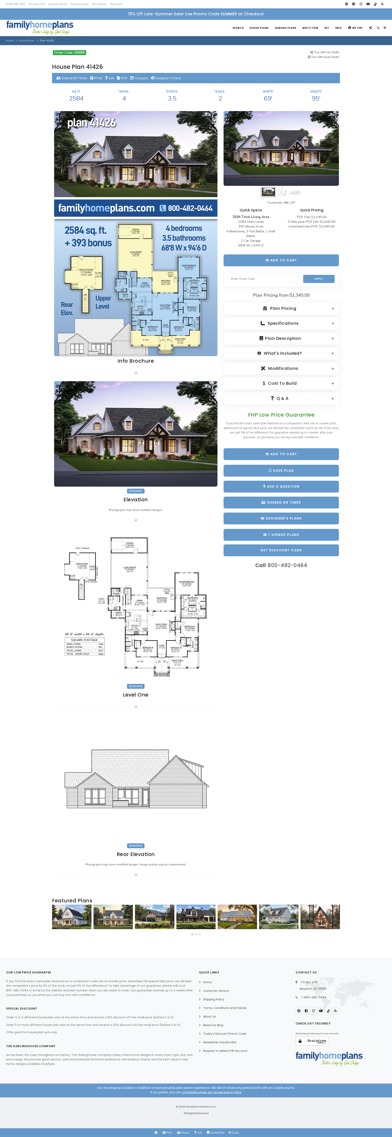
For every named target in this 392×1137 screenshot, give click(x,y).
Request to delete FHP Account (225, 1051)
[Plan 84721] (113, 917)
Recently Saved (79, 4)
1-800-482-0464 (314, 997)
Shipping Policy (213, 999)
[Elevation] (281, 148)
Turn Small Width (324, 57)
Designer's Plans (167, 78)
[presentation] (56, 918)
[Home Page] (156, 1133)
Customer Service (216, 991)
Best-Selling (99, 4)
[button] (192, 934)
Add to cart (283, 260)
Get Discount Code (281, 550)
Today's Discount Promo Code (224, 1034)
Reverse (136, 491)
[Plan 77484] (237, 917)
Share (185, 1133)
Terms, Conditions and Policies (225, 1008)
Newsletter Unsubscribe (219, 1042)
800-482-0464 (16, 4)
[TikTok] (375, 4)
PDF (123, 78)
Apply (318, 279)
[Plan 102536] (196, 917)
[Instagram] (360, 4)
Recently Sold (37, 4)
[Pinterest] (346, 4)
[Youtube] (368, 4)
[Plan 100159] (320, 917)
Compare (141, 78)
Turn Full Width (326, 52)
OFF (292, 203)
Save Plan (283, 470)
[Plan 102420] (154, 917)
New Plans (116, 4)
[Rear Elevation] (135, 778)
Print (98, 78)
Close (235, 1133)
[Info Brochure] (135, 233)
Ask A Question (283, 486)
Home (9, 40)
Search (238, 28)
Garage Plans (285, 28)
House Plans (259, 28)
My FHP (357, 28)
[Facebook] (353, 4)
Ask (111, 78)
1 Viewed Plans (283, 534)
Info (338, 28)
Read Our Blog (213, 1025)
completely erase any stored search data (211, 1092)
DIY (326, 28)
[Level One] (135, 605)
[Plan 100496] (278, 917)
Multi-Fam (310, 28)
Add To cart (283, 454)
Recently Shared (58, 4)
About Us (209, 1016)
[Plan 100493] (71, 917)
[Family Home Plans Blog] (382, 4)
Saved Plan (217, 1133)
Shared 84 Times (74, 78)
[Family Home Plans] (40, 28)
